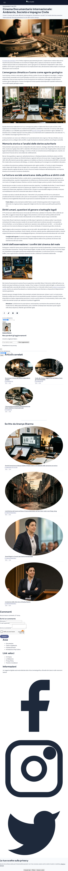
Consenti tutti (27, 870)
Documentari (6, 6)
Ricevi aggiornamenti (24, 342)
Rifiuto (33, 870)
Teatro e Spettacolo (11, 645)
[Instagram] (34, 799)
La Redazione (10, 659)
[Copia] (8, 313)
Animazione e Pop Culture (13, 649)
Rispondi (4, 636)
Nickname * (3, 621)
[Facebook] (34, 736)
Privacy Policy (10, 661)
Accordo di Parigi (36, 131)
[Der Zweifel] (34, 2)
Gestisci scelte (40, 870)
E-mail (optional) (5, 623)
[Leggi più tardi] (17, 313)
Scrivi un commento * (6, 628)
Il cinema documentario (9, 61)
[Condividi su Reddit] (13, 313)
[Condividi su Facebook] (4, 313)
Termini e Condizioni (12, 663)
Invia (4, 322)
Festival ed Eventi (11, 647)
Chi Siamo (9, 657)
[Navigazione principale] (4, 2)
